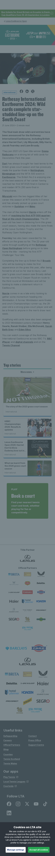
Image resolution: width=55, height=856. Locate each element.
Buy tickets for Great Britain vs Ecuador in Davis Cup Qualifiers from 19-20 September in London (25, 13)
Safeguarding (10, 736)
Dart (4, 163)
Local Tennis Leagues (14, 781)
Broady (47, 260)
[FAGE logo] (38, 648)
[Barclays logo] (16, 648)
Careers (7, 740)
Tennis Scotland (11, 759)
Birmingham (9, 173)
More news (26, 372)
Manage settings (15, 850)
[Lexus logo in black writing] (27, 661)
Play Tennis (9, 777)
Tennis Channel (11, 345)
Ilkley (32, 206)
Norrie (5, 293)
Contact (32, 736)
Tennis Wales (10, 763)
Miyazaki (7, 196)
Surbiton (19, 206)
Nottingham (37, 170)
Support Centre (36, 745)
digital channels (24, 342)
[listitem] (12, 674)
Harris (32, 212)
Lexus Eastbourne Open (16, 21)
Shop (6, 749)
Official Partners (11, 745)
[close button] (52, 13)
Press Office (34, 740)
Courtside (8, 786)
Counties (8, 754)
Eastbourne (8, 177)
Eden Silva (24, 329)
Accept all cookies (38, 850)
